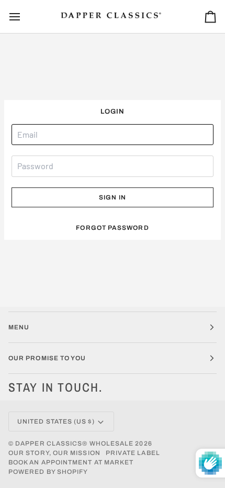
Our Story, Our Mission (54, 453)
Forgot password (112, 227)
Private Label (133, 453)
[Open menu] (24, 16)
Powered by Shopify (48, 471)
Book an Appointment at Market (70, 462)
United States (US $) (56, 421)
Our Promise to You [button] (47, 358)
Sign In (112, 197)
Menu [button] (18, 327)
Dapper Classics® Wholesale (74, 443)
